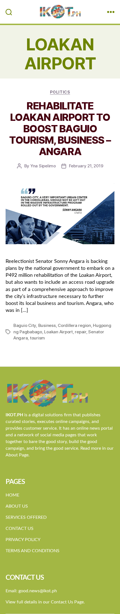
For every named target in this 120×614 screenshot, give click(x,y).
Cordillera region (74, 325)
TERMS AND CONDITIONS (32, 551)
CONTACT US (19, 528)
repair (80, 331)
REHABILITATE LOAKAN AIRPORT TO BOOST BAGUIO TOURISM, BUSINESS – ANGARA (60, 129)
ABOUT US (17, 506)
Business (47, 325)
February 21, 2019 (86, 165)
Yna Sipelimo (43, 165)
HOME (12, 495)
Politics (60, 92)
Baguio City (24, 325)
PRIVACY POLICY (23, 539)
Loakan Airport (58, 331)
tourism (37, 338)
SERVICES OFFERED (26, 517)
